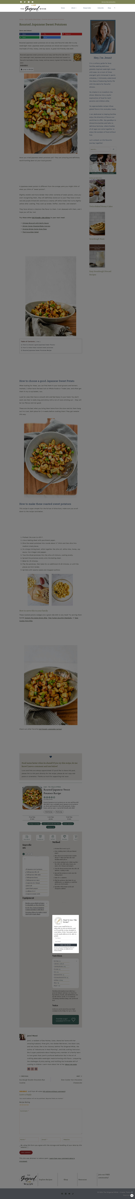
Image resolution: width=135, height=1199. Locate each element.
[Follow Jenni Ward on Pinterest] (36, 1069)
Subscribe (101, 8)
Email (44, 1139)
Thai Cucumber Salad (30, 232)
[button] (21, 65)
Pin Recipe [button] (59, 812)
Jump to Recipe (27, 69)
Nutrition (64, 839)
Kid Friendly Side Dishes (32, 19)
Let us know (59, 1021)
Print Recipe (49, 812)
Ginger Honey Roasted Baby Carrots (36, 226)
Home (63, 8)
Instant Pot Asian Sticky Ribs (36, 618)
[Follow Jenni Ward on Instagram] (32, 1069)
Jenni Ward (32, 1036)
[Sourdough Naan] (102, 223)
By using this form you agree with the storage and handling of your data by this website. (51, 1146)
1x (23, 854)
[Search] (113, 149)
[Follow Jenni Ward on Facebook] (28, 1069)
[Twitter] (24, 2)
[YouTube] (32, 2)
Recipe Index (87, 8)
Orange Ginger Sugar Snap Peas (34, 229)
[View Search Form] (115, 8)
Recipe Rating (24, 1102)
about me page (71, 1064)
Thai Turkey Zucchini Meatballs (60, 618)
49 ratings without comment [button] (54, 1091)
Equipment (40, 839)
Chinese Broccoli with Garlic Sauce (35, 223)
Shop (109, 8)
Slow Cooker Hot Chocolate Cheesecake (71, 1079)
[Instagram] (28, 2)
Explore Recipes (45, 1179)
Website (67, 1139)
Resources (83, 1179)
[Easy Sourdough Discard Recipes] (102, 256)
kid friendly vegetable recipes (50, 729)
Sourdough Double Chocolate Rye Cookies (32, 1079)
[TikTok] (72, 1193)
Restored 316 (128, 1195)
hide (38, 341)
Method (53, 839)
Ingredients (27, 839)
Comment (24, 1111)
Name (23, 1139)
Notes (76, 839)
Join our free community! (109, 2)
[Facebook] (20, 2)
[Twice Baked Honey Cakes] (102, 191)
